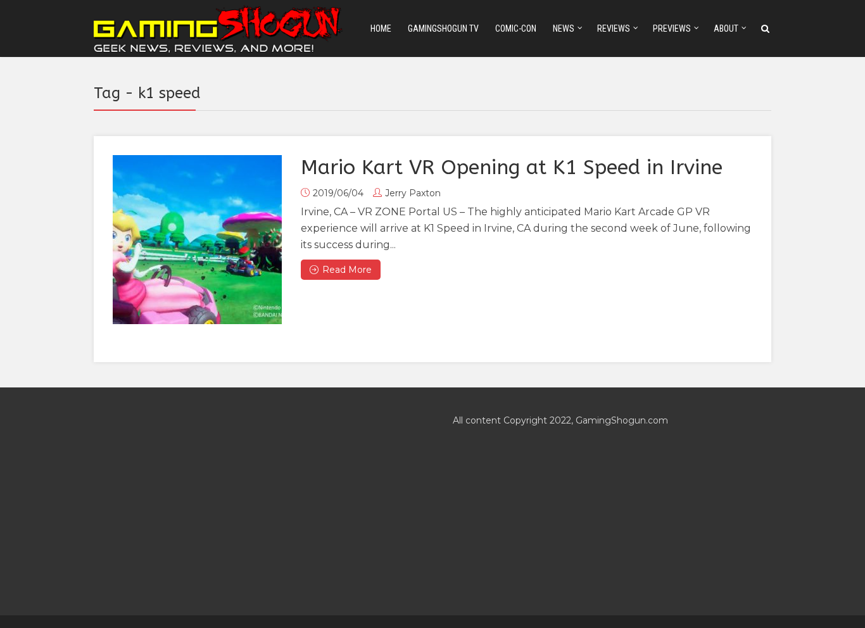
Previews (672, 28)
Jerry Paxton (413, 193)
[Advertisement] (253, 501)
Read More (347, 269)
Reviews (613, 28)
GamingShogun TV (443, 28)
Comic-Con (515, 28)
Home (380, 28)
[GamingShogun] (219, 27)
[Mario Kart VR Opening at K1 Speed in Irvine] (197, 239)
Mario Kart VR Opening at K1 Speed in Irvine (512, 167)
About (726, 28)
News (563, 28)
